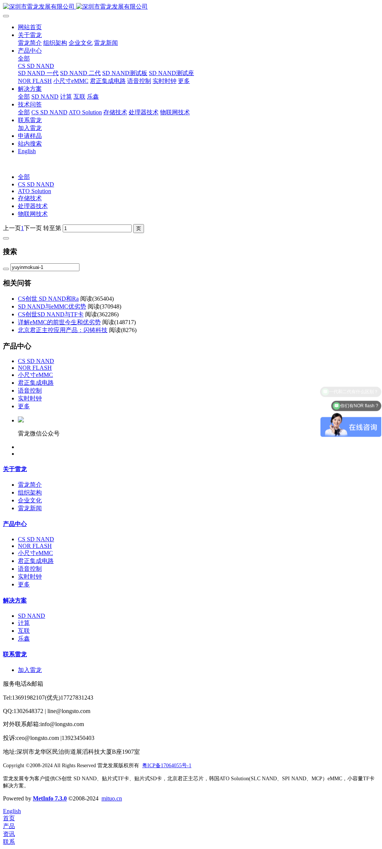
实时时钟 (30, 398)
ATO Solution (34, 191)
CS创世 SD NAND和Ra (48, 298)
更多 (24, 406)
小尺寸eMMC (35, 375)
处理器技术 (33, 206)
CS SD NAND (36, 184)
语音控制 (30, 390)
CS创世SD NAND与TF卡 (51, 314)
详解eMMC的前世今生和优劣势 (59, 322)
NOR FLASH (35, 368)
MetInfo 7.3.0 (50, 798)
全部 (24, 58)
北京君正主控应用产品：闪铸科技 (62, 330)
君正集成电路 (36, 382)
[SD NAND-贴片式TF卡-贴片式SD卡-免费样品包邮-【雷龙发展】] (191, 7)
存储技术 (30, 198)
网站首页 (30, 27)
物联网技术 (33, 214)
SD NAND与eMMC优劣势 (52, 306)
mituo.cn (111, 798)
